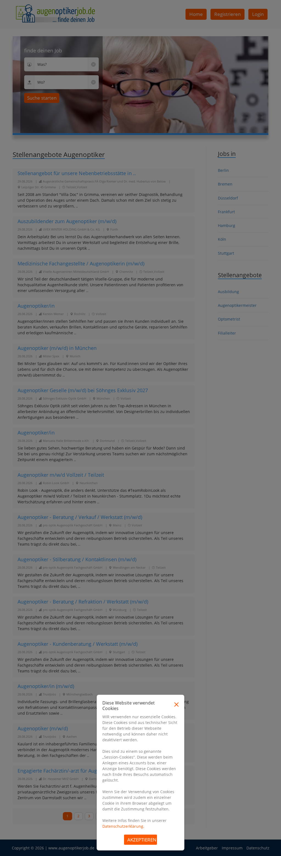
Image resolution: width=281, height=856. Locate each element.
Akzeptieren (141, 840)
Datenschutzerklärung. (123, 826)
